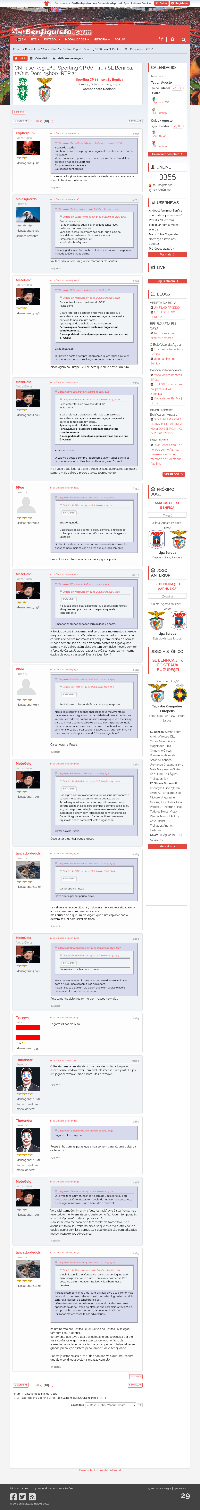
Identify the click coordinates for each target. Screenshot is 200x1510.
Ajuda (151, 1488)
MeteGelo (23, 280)
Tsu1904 (22, 1017)
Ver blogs (171, 474)
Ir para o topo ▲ (181, 1488)
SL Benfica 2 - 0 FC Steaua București (167, 665)
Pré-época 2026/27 (161, 248)
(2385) (169, 596)
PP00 (20, 487)
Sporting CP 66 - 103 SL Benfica (99, 79)
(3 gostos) (56, 1084)
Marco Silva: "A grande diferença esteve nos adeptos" (163, 239)
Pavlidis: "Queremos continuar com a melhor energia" (164, 225)
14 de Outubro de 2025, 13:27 (64, 853)
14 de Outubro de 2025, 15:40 (64, 1017)
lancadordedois (28, 853)
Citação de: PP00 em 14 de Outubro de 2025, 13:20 (84, 773)
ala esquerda (26, 199)
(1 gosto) (55, 751)
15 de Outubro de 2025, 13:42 (64, 1181)
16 (37, 121)
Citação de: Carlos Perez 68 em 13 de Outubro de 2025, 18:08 (89, 143)
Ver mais (165, 254)
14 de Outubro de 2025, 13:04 (64, 574)
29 (185, 1495)
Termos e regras (164, 1488)
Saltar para (77, 1404)
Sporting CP (161, 102)
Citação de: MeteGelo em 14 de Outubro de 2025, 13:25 (86, 863)
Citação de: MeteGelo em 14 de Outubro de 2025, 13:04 (86, 679)
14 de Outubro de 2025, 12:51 (64, 487)
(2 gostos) (56, 187)
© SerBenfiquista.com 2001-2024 (29, 1503)
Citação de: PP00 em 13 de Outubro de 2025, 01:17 (84, 290)
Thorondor (24, 1060)
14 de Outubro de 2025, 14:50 (64, 938)
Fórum (120, 39)
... (34, 121)
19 (52, 121)
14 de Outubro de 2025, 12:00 (64, 382)
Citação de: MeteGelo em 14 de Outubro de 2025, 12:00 (86, 497)
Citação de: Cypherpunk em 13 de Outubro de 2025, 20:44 (88, 209)
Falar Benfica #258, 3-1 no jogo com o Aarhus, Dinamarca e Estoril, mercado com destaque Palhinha (166, 454)
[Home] (49, 26)
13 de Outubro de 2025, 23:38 (64, 199)
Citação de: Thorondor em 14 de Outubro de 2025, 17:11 (86, 1191)
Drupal (116, 1470)
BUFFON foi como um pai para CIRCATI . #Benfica (166, 389)
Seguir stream (166, 281)
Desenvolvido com (91, 1470)
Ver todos (166, 846)
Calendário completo (165, 154)
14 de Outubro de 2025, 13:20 (64, 669)
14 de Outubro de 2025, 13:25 (64, 763)
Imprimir (19, 112)
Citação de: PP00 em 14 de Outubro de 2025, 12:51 (84, 584)
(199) (169, 515)
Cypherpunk (25, 133)
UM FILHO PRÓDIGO (167, 307)
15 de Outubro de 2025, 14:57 (64, 1252)
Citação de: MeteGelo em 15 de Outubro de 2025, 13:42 (86, 1262)
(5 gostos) (56, 1157)
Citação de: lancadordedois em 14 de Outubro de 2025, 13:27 (89, 948)
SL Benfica (160, 112)
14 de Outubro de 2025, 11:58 (64, 280)
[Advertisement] (77, 1437)
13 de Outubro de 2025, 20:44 (64, 133)
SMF (106, 1470)
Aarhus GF (159, 135)
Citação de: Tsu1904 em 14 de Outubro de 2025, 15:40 (85, 1130)
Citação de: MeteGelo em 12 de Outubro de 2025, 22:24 (91, 297)
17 (41, 121)
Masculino (157, 76)
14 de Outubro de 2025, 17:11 (64, 1060)
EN (24, 39)
